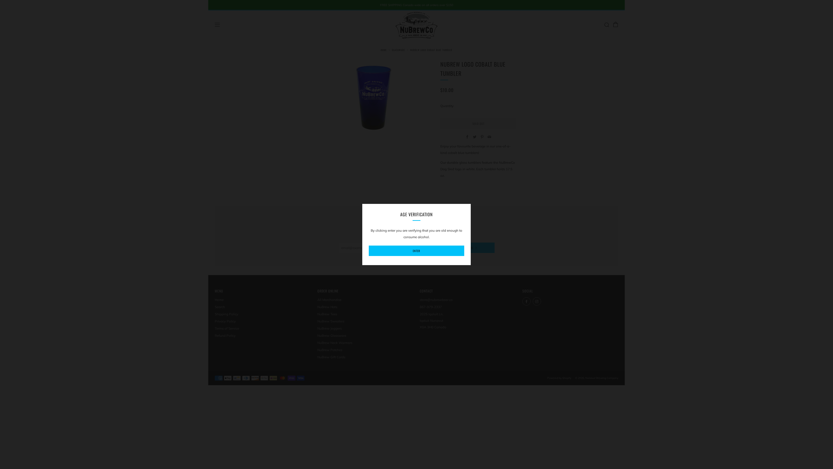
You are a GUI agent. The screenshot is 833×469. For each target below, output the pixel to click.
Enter (416, 251)
